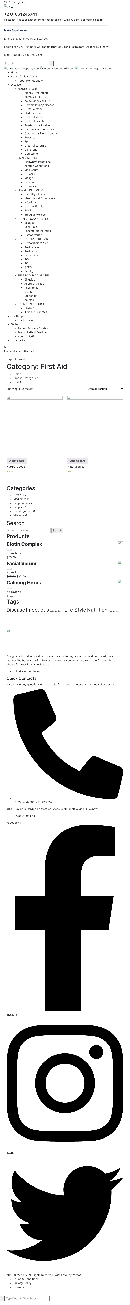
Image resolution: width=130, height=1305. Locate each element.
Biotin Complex (24, 544)
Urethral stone (33, 117)
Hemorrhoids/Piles (36, 243)
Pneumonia (31, 287)
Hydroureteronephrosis (39, 129)
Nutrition (97, 610)
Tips (110, 611)
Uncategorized (24, 511)
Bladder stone (33, 113)
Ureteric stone (33, 109)
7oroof (76, 1275)
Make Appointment (16, 30)
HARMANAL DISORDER (32, 304)
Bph (26, 141)
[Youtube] (11, 59)
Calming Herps (24, 582)
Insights (53, 611)
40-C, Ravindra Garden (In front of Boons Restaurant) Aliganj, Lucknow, (62, 46)
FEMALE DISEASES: (30, 190)
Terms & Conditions (25, 1279)
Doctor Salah (26, 320)
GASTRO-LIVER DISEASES (34, 239)
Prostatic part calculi (37, 125)
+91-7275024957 (37, 38)
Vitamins (20, 515)
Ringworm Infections (37, 161)
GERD (28, 267)
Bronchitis (30, 295)
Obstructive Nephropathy (40, 133)
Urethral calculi (34, 121)
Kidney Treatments (36, 92)
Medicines (21, 499)
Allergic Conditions (36, 166)
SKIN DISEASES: (28, 157)
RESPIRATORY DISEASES (34, 275)
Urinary (116, 611)
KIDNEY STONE (28, 88)
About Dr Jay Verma (24, 76)
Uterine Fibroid (34, 206)
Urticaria (30, 174)
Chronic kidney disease (39, 105)
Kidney (60, 611)
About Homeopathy (30, 80)
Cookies (18, 1287)
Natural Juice (75, 466)
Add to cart (16, 460)
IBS (26, 263)
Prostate (29, 137)
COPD (28, 291)
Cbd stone (31, 153)
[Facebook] (5, 59)
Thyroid (29, 308)
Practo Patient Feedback (33, 332)
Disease (16, 84)
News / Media (26, 336)
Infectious (37, 610)
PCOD (28, 210)
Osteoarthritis (33, 235)
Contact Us (18, 340)
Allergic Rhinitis (34, 283)
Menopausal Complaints (39, 198)
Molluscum (31, 170)
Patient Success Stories (33, 328)
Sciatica (29, 222)
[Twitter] (8, 59)
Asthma (29, 300)
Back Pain (30, 226)
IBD (26, 259)
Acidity (28, 271)
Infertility (30, 202)
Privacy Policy (22, 1283)
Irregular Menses (35, 214)
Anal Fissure (32, 247)
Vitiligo (28, 178)
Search (57, 530)
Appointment (16, 359)
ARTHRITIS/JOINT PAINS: (33, 218)
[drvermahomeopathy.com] (22, 68)
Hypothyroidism (34, 194)
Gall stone (30, 149)
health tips (17, 316)
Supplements (22, 503)
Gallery (15, 324)
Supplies (19, 507)
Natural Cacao (16, 466)
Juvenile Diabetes (35, 312)
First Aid (20, 495)
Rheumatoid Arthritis (37, 230)
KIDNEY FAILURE (35, 96)
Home (14, 72)
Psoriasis (30, 186)
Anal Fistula (31, 251)
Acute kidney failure (37, 101)
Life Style (75, 610)
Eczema (29, 182)
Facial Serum (21, 563)
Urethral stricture (35, 145)
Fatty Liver (31, 255)
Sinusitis (29, 279)
